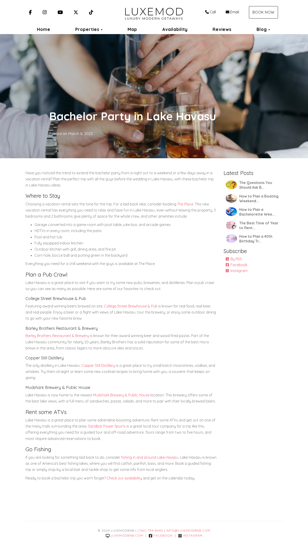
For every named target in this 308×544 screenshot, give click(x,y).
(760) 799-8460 (150, 530)
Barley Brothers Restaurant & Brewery (57, 335)
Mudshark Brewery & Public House (121, 395)
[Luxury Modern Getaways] (154, 12)
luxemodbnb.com (127, 535)
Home (43, 29)
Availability (175, 29)
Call (213, 12)
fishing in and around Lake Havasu (149, 457)
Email (234, 12)
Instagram (239, 270)
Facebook (238, 265)
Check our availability (124, 478)
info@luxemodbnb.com (188, 530)
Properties (87, 29)
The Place (185, 204)
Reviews (222, 29)
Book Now (263, 12)
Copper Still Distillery (98, 365)
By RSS (236, 259)
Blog (262, 29)
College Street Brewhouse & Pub (130, 306)
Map (132, 29)
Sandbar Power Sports (107, 426)
